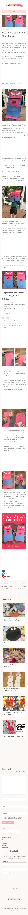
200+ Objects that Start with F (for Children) (21, 587)
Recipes (4, 845)
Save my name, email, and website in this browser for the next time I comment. (13, 818)
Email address (5, 867)
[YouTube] (19, 899)
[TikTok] (16, 899)
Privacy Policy (11, 889)
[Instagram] (11, 899)
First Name (5, 861)
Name (5, 799)
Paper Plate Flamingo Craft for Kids (13, 736)
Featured (4, 839)
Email (4, 806)
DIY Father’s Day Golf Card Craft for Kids (7, 586)
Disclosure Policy (9, 886)
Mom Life (4, 841)
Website (5, 813)
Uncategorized (5, 847)
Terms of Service (19, 886)
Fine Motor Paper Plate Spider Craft (13, 643)
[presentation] (14, 610)
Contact (18, 889)
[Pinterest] (14, 899)
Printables (4, 843)
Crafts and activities (7, 29)
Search (3, 828)
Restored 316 (14, 910)
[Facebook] (9, 899)
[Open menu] (14, 11)
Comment (5, 774)
